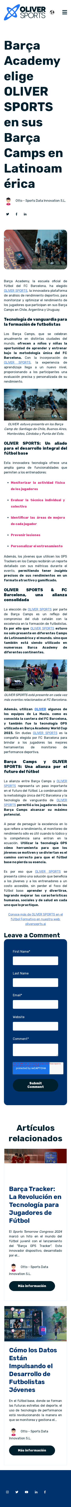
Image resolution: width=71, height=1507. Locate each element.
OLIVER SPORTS (15, 291)
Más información (32, 1286)
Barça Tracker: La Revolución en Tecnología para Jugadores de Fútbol (35, 1204)
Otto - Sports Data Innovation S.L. (41, 200)
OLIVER (40, 709)
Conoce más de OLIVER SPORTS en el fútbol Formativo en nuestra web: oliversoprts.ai (35, 919)
